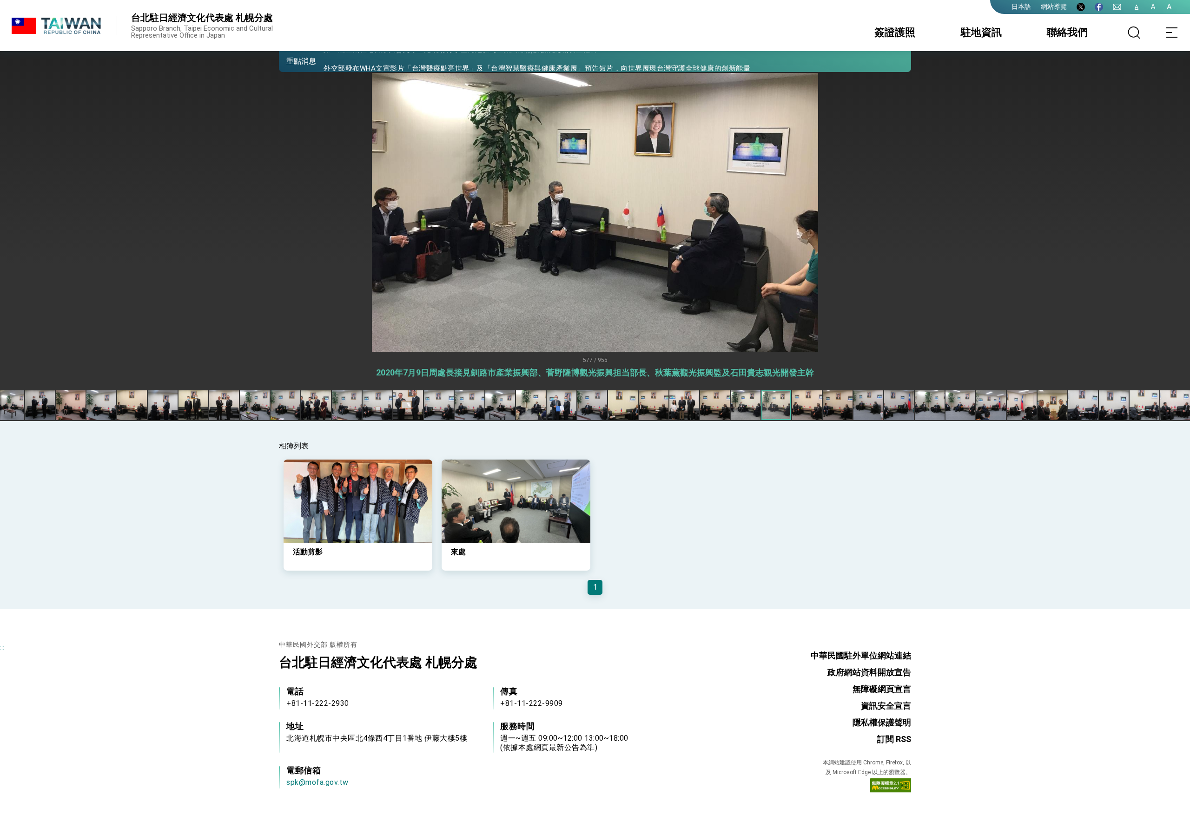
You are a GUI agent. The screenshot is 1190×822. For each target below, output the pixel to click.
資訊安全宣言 (886, 705)
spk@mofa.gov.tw (317, 782)
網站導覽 (1054, 6)
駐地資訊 (981, 32)
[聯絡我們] (1117, 7)
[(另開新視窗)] (1081, 7)
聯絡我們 (1067, 32)
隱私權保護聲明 (882, 722)
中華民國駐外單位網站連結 (861, 655)
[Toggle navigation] (1171, 32)
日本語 (1021, 6)
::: (2, 647)
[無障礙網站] (890, 787)
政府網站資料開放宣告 (869, 672)
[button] (293, 61)
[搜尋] (1134, 32)
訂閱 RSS (894, 739)
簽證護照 (894, 32)
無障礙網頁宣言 (882, 689)
